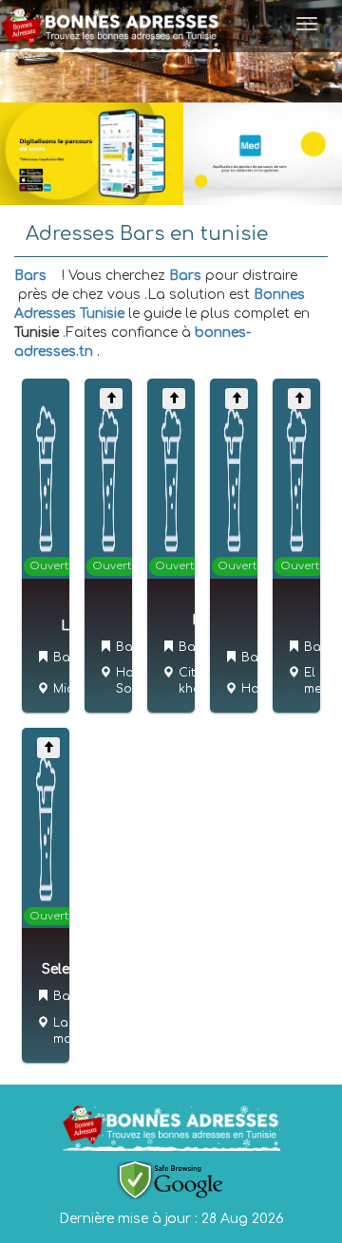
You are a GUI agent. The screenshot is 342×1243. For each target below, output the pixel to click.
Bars (30, 276)
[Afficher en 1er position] (111, 398)
